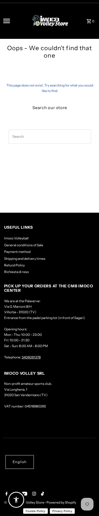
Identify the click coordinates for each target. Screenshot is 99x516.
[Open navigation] (14, 21)
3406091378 (31, 357)
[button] (16, 500)
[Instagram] (33, 494)
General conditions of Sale (23, 245)
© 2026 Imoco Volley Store (24, 502)
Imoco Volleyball (16, 238)
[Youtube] (23, 494)
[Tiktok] (42, 494)
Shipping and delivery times (24, 258)
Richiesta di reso (16, 272)
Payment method (17, 252)
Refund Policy (14, 265)
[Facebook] (6, 494)
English (20, 462)
